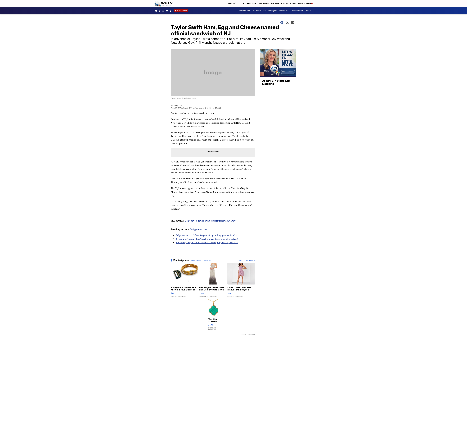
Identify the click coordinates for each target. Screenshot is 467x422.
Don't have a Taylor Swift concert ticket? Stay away (210, 220)
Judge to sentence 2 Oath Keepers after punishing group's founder (206, 235)
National (252, 3)
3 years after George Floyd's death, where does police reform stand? (207, 238)
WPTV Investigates (270, 10)
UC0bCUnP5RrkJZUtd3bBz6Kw (167, 11)
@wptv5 (171, 11)
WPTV (163, 11)
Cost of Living (284, 10)
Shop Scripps (288, 3)
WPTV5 (156, 11)
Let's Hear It (256, 10)
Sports (275, 3)
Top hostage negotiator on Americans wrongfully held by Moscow (207, 242)
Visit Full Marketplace (247, 260)
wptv (160, 11)
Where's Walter (297, 10)
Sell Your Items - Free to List (200, 261)
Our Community (244, 10)
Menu (231, 4)
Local (242, 3)
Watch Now (304, 3)
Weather (264, 3)
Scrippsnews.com (198, 229)
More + (308, 10)
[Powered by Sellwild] (251, 335)
